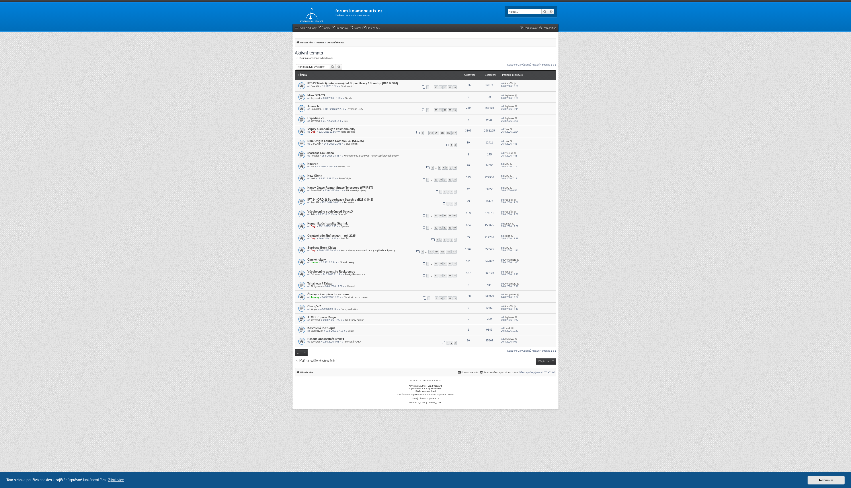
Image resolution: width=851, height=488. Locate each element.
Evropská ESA (355, 109)
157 (454, 251)
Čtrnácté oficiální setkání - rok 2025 (331, 235)
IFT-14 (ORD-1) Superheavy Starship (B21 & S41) (340, 199)
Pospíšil (315, 86)
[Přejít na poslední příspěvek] (514, 83)
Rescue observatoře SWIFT (325, 339)
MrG (506, 164)
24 (454, 110)
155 (442, 251)
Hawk (507, 328)
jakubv (507, 223)
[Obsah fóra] (311, 14)
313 (431, 133)
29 (436, 179)
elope (507, 235)
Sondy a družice (349, 309)
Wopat (314, 309)
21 (440, 110)
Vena (507, 271)
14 (454, 87)
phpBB (414, 394)
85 (436, 227)
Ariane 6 (313, 106)
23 (450, 110)
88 (450, 227)
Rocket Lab (344, 166)
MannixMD (436, 388)
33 (454, 179)
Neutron (312, 163)
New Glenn (314, 175)
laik (312, 166)
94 (445, 215)
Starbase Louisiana (320, 153)
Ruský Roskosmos (355, 274)
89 (454, 227)
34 (454, 275)
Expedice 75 (315, 118)
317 (454, 133)
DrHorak (315, 274)
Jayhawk (315, 98)
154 (436, 251)
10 (436, 87)
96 (454, 215)
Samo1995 (316, 109)
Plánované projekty (355, 190)
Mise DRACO (316, 95)
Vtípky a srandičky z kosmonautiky (331, 129)
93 (440, 215)
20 (436, 110)
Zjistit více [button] (116, 480)
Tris (313, 214)
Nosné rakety (347, 262)
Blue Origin (351, 143)
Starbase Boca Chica (321, 247)
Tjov (506, 129)
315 (442, 133)
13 (450, 87)
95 (450, 215)
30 (440, 179)
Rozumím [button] (826, 480)
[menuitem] (324, 28)
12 (445, 87)
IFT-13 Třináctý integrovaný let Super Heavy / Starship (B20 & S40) (352, 83)
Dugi (313, 131)
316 (448, 133)
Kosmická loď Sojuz (321, 328)
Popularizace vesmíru (355, 297)
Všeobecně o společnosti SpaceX (330, 211)
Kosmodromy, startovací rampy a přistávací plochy (371, 155)
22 (445, 110)
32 (450, 179)
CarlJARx (316, 143)
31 (445, 179)
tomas (314, 262)
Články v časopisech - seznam (328, 294)
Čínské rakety (316, 259)
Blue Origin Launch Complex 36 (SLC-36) (335, 141)
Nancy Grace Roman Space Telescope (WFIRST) (340, 187)
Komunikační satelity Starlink (327, 223)
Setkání (345, 238)
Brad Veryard (435, 386)
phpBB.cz (434, 398)
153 (431, 251)
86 (440, 227)
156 (448, 251)
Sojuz (351, 330)
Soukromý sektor (354, 320)
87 (445, 227)
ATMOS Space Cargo (321, 317)
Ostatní (351, 286)
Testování (346, 86)
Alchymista (510, 259)
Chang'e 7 (314, 306)
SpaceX (342, 214)
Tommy (315, 297)
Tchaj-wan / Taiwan (320, 283)
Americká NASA (352, 341)
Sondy (348, 98)
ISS (345, 121)
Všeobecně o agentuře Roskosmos (331, 271)
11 (440, 87)
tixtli (313, 178)
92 (436, 215)
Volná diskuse (347, 131)
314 (436, 133)
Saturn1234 (317, 330)
